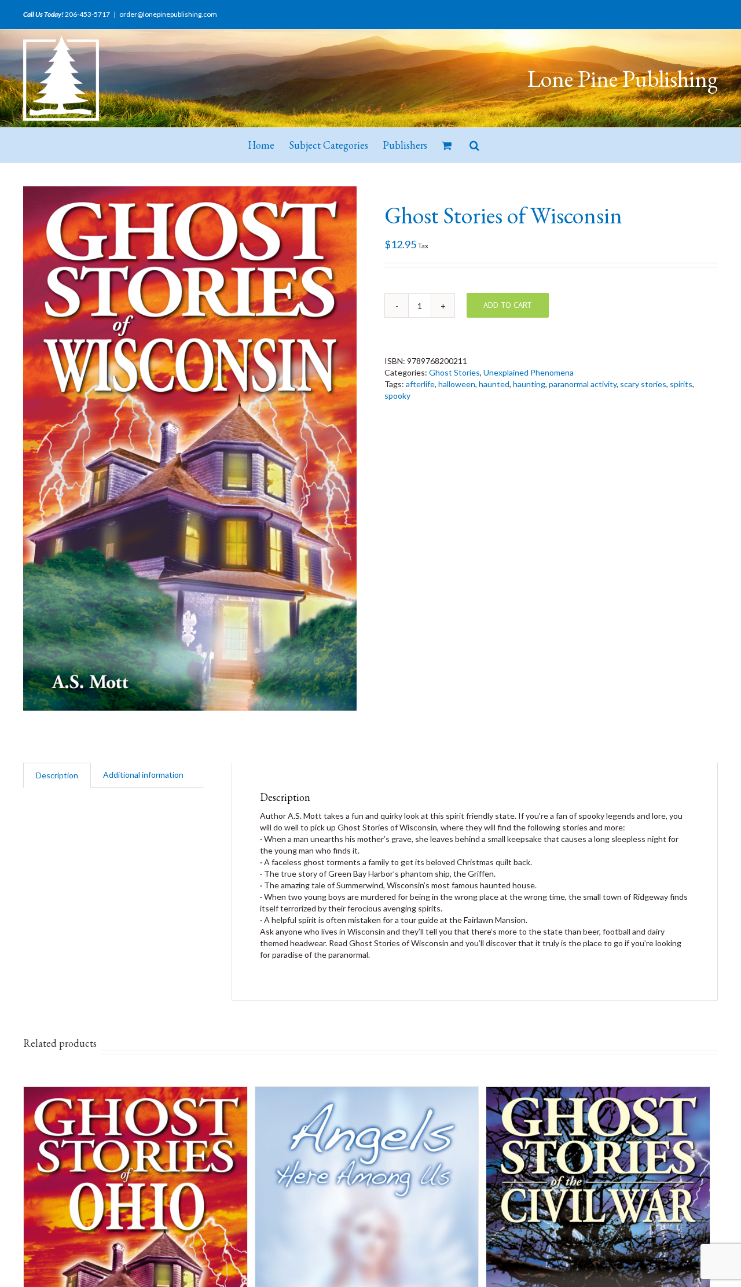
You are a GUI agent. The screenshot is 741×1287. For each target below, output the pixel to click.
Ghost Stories (454, 372)
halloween (456, 384)
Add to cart (507, 305)
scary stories (643, 384)
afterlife (420, 384)
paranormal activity (583, 384)
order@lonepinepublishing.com (168, 14)
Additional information (143, 774)
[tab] (57, 775)
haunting (529, 384)
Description (57, 775)
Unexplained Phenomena (528, 372)
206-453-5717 (87, 14)
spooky (397, 395)
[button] (474, 145)
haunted (494, 384)
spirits (681, 384)
